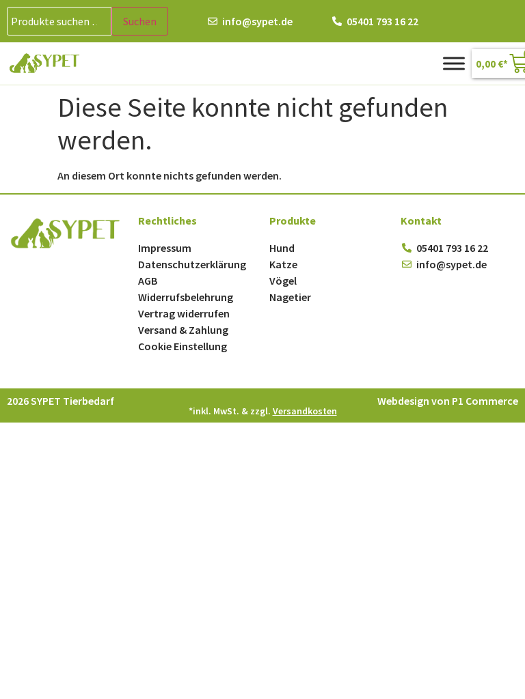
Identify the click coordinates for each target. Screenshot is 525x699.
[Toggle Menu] (454, 63)
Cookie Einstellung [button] (182, 346)
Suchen (140, 21)
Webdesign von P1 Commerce (447, 401)
